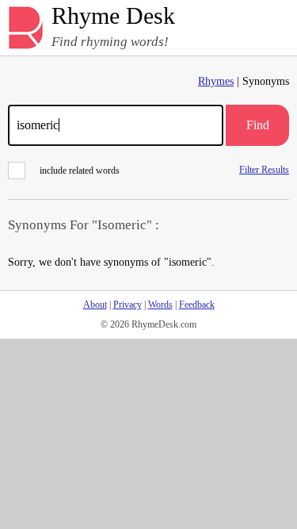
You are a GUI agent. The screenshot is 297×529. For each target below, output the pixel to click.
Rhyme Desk (113, 16)
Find (257, 125)
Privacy (127, 304)
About (95, 304)
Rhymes (216, 81)
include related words (80, 170)
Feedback (197, 304)
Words (160, 304)
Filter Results (264, 169)
